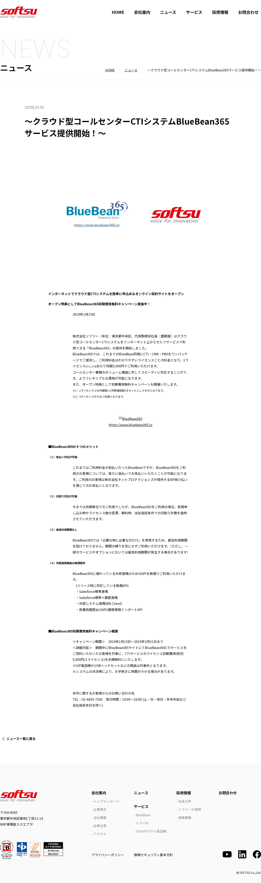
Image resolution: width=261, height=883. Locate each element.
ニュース (168, 12)
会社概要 (99, 817)
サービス (194, 12)
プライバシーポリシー (107, 854)
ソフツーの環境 (189, 809)
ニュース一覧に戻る (21, 738)
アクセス (99, 833)
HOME (118, 12)
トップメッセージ (106, 801)
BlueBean (143, 814)
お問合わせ (248, 12)
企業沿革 (99, 825)
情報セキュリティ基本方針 (153, 854)
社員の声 (184, 801)
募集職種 (184, 817)
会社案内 (142, 12)
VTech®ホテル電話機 (151, 831)
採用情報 (220, 12)
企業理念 (99, 809)
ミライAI (142, 823)
